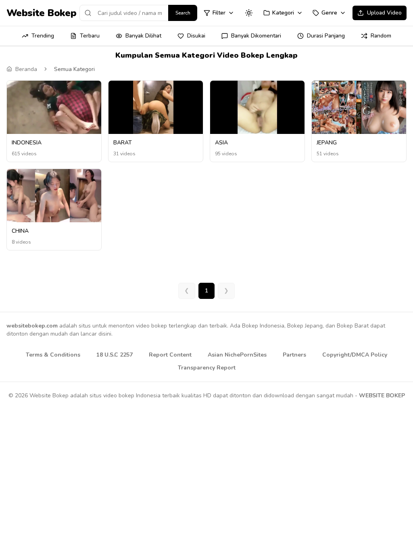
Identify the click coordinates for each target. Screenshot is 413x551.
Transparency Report (207, 368)
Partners (294, 355)
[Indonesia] (54, 108)
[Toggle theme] (249, 13)
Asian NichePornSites (237, 355)
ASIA (221, 142)
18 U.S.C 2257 (114, 355)
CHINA (20, 231)
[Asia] (257, 107)
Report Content (170, 355)
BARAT (122, 142)
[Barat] (155, 109)
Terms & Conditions (53, 355)
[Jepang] (359, 107)
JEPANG (327, 142)
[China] (54, 195)
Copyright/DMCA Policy (354, 355)
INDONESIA (27, 142)
